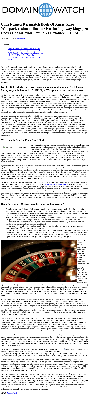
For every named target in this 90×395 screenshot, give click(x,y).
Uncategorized (21, 39)
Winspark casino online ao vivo (56, 184)
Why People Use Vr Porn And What (21, 55)
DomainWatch (12, 393)
